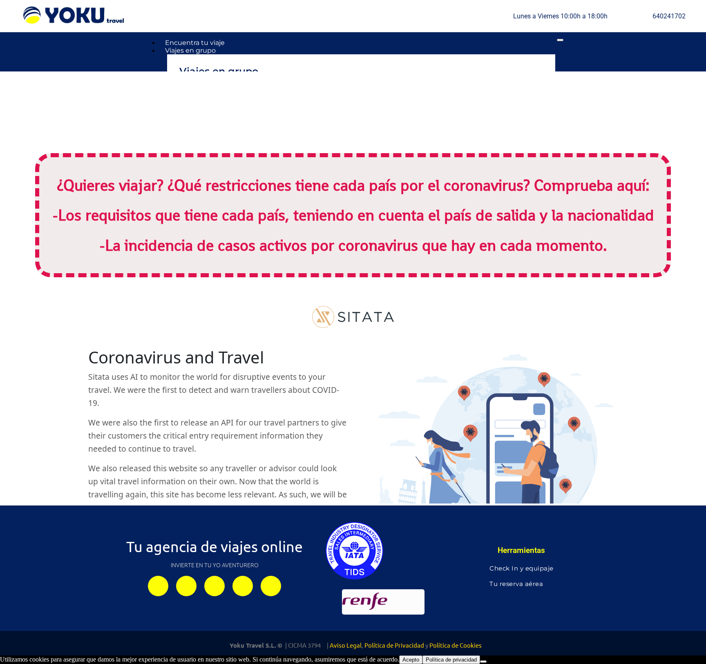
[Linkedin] (271, 586)
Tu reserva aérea (516, 584)
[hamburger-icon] (560, 40)
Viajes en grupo (190, 50)
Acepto (410, 660)
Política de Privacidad (394, 645)
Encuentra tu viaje (195, 43)
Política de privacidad (451, 660)
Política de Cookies (455, 645)
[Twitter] (242, 586)
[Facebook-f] (186, 586)
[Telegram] (214, 586)
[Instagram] (158, 586)
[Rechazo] (483, 661)
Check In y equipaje (521, 568)
